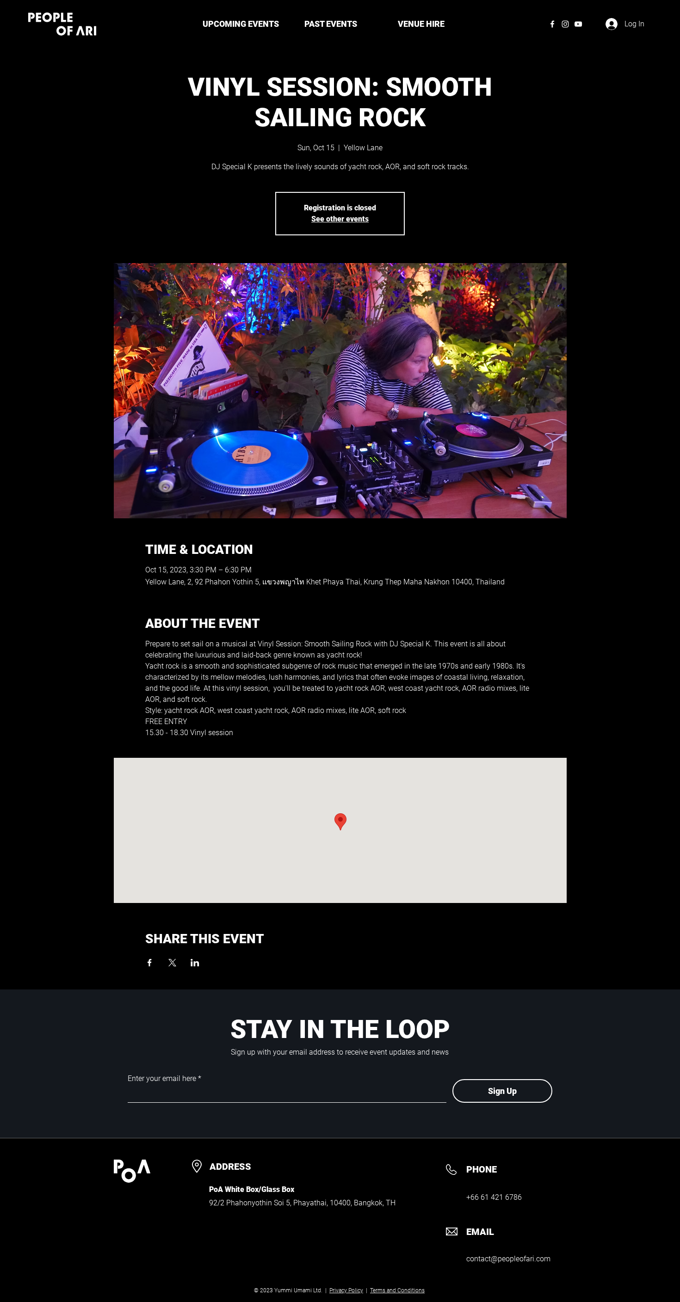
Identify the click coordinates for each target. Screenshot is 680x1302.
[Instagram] (565, 24)
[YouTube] (578, 24)
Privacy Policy (346, 1290)
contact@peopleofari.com (508, 1258)
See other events (340, 219)
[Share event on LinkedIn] (195, 962)
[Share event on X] (172, 962)
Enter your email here (162, 1078)
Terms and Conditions (397, 1290)
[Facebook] (552, 24)
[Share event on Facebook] (149, 962)
